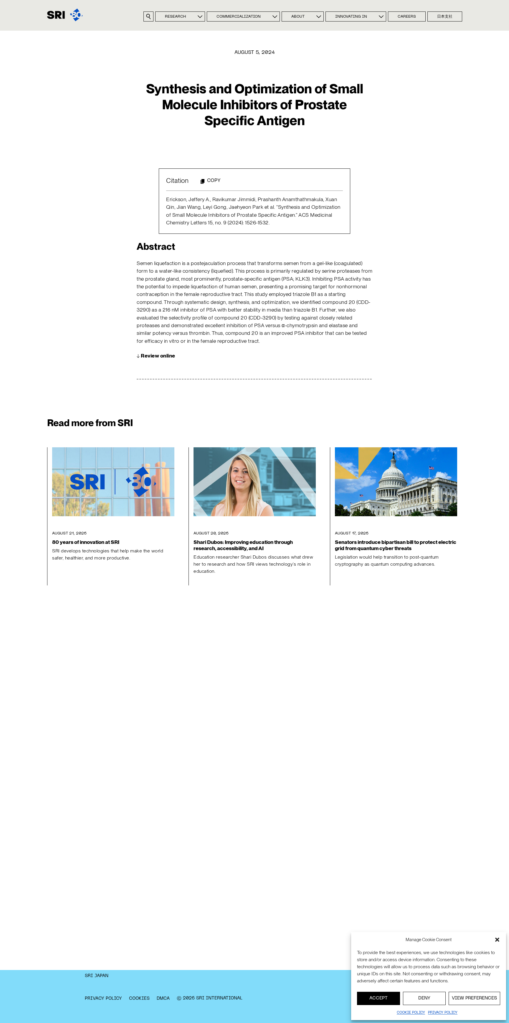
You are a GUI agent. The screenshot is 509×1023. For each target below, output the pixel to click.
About (298, 17)
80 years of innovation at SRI (85, 542)
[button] (497, 940)
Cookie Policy (411, 1012)
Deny (424, 998)
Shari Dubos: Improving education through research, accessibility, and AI (243, 545)
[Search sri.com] (148, 16)
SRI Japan (96, 976)
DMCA (163, 998)
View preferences (474, 998)
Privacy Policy (103, 998)
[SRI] (65, 15)
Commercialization (239, 17)
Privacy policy (442, 1012)
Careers (407, 17)
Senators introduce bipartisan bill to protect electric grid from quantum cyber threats (395, 545)
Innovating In (351, 17)
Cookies (139, 998)
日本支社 (444, 17)
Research (175, 17)
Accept (378, 998)
